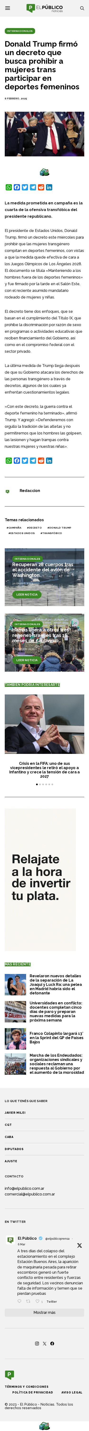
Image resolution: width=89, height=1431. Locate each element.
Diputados (14, 1149)
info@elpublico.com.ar (24, 1188)
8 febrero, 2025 (23, 649)
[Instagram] (37, 1343)
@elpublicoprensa (57, 1238)
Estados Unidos (22, 533)
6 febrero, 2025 (16, 98)
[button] (36, 784)
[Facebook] (52, 1343)
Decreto (35, 527)
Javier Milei (15, 1112)
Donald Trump (60, 527)
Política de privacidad (32, 1392)
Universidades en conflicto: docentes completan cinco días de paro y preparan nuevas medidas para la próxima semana (56, 1011)
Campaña (15, 527)
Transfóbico (52, 533)
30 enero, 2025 (22, 583)
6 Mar (21, 1244)
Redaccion (30, 490)
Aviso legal (72, 1392)
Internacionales (20, 31)
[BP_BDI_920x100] (44, 172)
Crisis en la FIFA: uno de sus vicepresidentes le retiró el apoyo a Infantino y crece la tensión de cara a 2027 (44, 770)
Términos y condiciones (26, 1386)
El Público (27, 1238)
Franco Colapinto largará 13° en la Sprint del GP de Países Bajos (57, 1037)
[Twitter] (44, 1343)
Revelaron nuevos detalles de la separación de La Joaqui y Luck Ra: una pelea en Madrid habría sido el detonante (56, 984)
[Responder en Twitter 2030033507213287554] (20, 1301)
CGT (8, 1125)
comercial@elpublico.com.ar (30, 1194)
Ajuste (11, 1161)
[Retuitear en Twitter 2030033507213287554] (29, 1301)
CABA (9, 1137)
